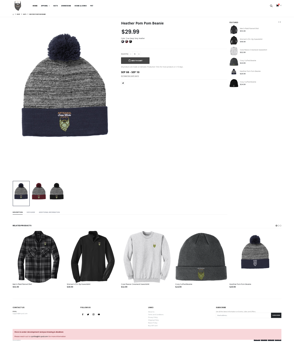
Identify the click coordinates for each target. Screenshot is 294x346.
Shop (18, 14)
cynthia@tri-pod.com (39, 336)
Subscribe (276, 315)
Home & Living (81, 6)
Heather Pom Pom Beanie (250, 71)
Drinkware (66, 6)
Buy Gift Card (152, 326)
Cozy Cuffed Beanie (248, 61)
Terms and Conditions (156, 314)
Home (35, 6)
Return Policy (152, 323)
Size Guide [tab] (31, 212)
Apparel (44, 6)
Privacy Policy (153, 317)
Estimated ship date (130, 76)
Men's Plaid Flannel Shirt (249, 28)
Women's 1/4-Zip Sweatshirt (251, 39)
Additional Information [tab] (49, 212)
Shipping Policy (153, 320)
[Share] (123, 83)
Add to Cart (137, 61)
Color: (133, 38)
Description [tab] (18, 212)
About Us (151, 312)
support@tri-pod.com (20, 313)
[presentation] (16, 100)
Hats (55, 6)
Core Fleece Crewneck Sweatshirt (253, 50)
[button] (271, 6)
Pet (91, 6)
